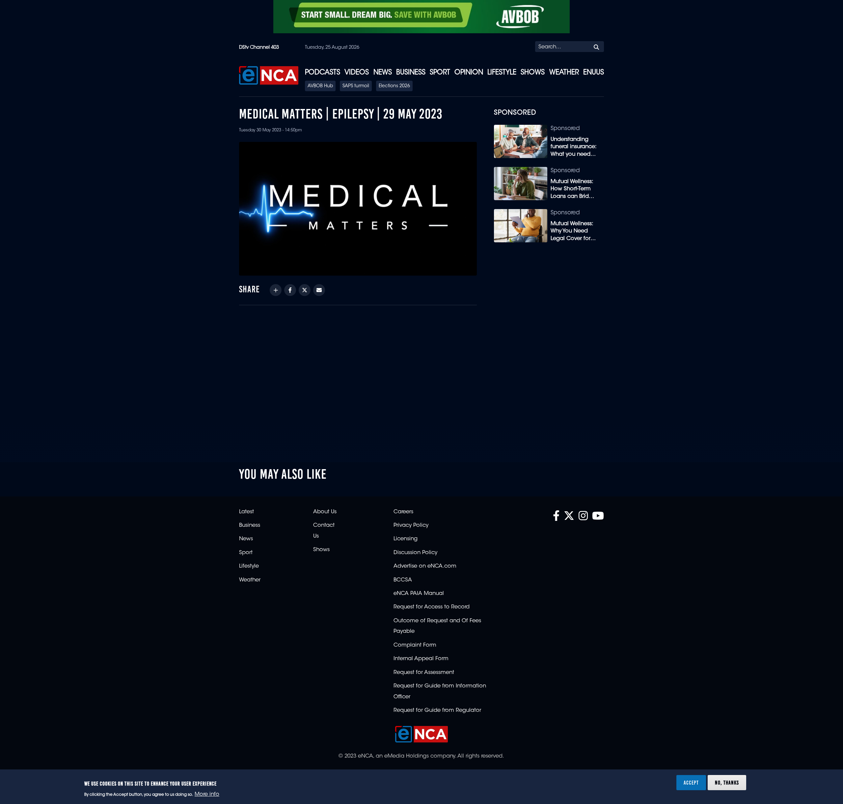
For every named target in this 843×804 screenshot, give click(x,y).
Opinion (468, 72)
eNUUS (593, 72)
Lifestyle (501, 72)
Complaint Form (415, 645)
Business (410, 72)
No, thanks (727, 782)
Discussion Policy (415, 552)
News (382, 72)
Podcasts (322, 72)
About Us (325, 512)
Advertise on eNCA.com (425, 566)
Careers (403, 512)
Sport (440, 72)
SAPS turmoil (355, 86)
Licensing (406, 539)
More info (207, 794)
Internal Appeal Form (421, 658)
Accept (691, 782)
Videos (356, 72)
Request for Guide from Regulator (437, 710)
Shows (533, 72)
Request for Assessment (424, 672)
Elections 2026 (394, 86)
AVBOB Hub (320, 86)
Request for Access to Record (432, 607)
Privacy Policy (411, 525)
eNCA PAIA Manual (419, 593)
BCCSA (403, 580)
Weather (564, 72)
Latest (246, 512)
